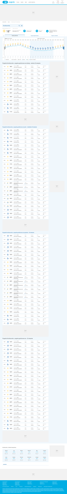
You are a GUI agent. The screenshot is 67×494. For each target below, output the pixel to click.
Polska (18, 2)
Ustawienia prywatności (28, 486)
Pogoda (12, 2)
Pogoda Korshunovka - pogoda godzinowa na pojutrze (15, 232)
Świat (26, 2)
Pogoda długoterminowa (35, 35)
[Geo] (22, 25)
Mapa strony (40, 486)
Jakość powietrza (31, 2)
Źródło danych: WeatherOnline (48, 486)
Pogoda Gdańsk (29, 481)
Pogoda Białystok (4, 481)
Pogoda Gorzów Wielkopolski (44, 481)
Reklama (12, 486)
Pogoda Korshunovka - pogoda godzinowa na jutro (14, 127)
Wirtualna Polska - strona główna (5, 2)
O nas (16, 486)
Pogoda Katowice (54, 481)
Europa (22, 2)
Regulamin (34, 486)
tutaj (21, 492)
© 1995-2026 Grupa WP (5, 486)
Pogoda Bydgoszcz (17, 481)
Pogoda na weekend (54, 35)
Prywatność (21, 486)
